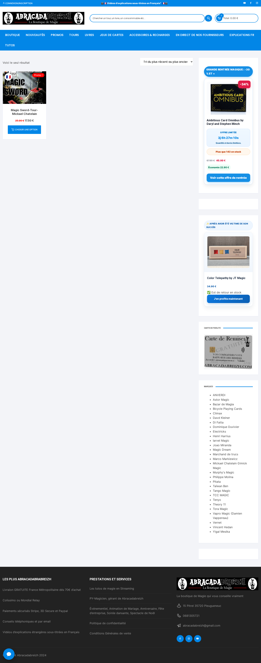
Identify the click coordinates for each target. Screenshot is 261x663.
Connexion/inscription (18, 3)
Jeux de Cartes (112, 35)
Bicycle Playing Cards (227, 408)
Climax (217, 413)
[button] (9, 654)
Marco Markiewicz (225, 459)
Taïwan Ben (220, 486)
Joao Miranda (222, 445)
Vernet (217, 522)
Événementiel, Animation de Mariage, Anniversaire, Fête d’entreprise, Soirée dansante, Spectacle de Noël (127, 611)
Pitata (217, 481)
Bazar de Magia (223, 404)
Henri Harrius (221, 436)
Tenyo (217, 500)
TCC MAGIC (221, 495)
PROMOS (57, 35)
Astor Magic (221, 399)
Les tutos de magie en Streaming (112, 588)
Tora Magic (220, 509)
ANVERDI (219, 395)
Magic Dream (222, 449)
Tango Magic (221, 490)
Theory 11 (219, 504)
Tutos (10, 45)
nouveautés (35, 35)
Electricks (219, 431)
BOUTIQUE (12, 35)
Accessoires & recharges (149, 35)
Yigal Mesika (221, 531)
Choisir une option (26, 129)
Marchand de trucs (225, 454)
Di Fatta (218, 422)
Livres (89, 35)
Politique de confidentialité (108, 623)
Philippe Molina (223, 477)
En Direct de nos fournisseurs (200, 35)
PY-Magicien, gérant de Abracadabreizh (116, 598)
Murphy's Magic (223, 472)
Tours (74, 35)
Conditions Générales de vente (110, 633)
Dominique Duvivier (226, 427)
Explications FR (242, 35)
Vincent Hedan (223, 527)
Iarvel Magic (221, 440)
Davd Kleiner (221, 418)
